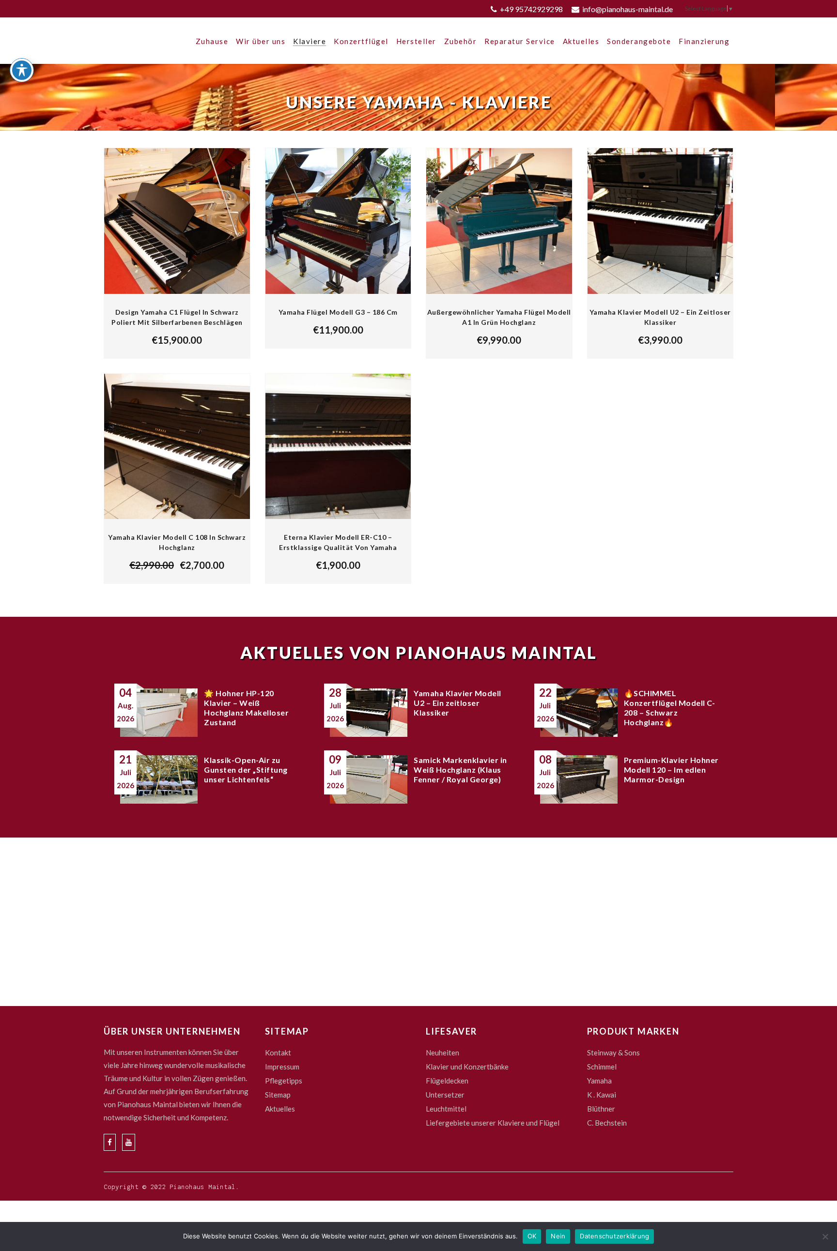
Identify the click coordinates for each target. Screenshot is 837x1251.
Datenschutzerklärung (614, 1236)
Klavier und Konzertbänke (467, 1066)
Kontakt (278, 1052)
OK (532, 1236)
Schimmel (602, 1066)
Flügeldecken (447, 1080)
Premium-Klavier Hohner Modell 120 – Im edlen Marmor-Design (671, 769)
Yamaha (599, 1080)
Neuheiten (442, 1052)
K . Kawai (601, 1094)
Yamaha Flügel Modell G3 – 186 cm (338, 312)
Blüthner (601, 1108)
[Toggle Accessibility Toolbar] (21, 70)
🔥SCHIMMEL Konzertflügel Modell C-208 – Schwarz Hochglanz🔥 (669, 707)
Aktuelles (280, 1108)
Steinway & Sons (613, 1052)
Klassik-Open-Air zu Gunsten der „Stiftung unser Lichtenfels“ (246, 769)
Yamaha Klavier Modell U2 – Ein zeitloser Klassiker (457, 702)
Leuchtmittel (446, 1108)
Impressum (282, 1066)
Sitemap (278, 1094)
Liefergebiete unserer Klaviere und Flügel (492, 1122)
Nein (558, 1236)
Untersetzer (445, 1094)
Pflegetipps (283, 1080)
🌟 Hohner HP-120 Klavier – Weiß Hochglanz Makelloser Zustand (246, 707)
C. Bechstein (607, 1122)
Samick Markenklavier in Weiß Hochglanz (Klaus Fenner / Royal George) (460, 769)
